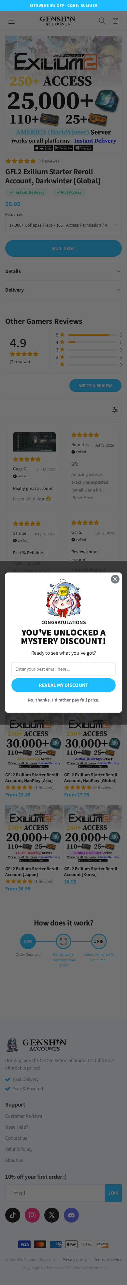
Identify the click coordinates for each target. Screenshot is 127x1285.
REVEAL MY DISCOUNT (63, 685)
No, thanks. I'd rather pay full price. (63, 699)
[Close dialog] (115, 578)
